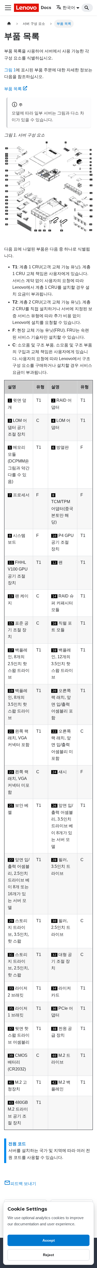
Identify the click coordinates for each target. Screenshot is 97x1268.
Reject (48, 1255)
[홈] (9, 24)
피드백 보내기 (23, 1183)
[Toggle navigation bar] (8, 8)
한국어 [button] (69, 7)
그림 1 (10, 70)
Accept (48, 1240)
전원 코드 (17, 1144)
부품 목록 (13, 89)
